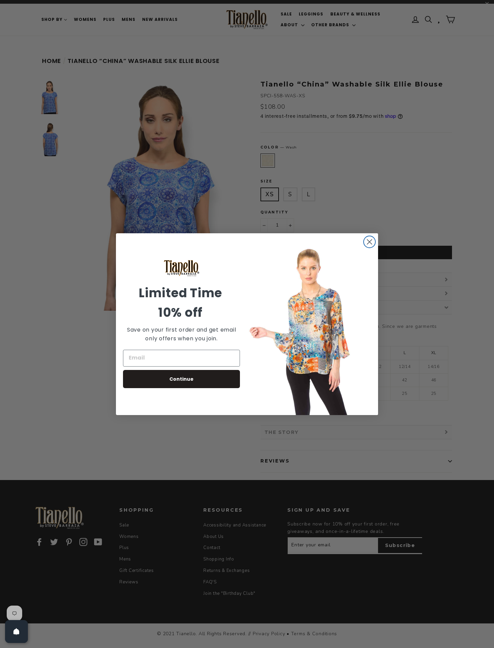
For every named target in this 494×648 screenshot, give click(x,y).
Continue (181, 379)
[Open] (16, 631)
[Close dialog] (369, 242)
